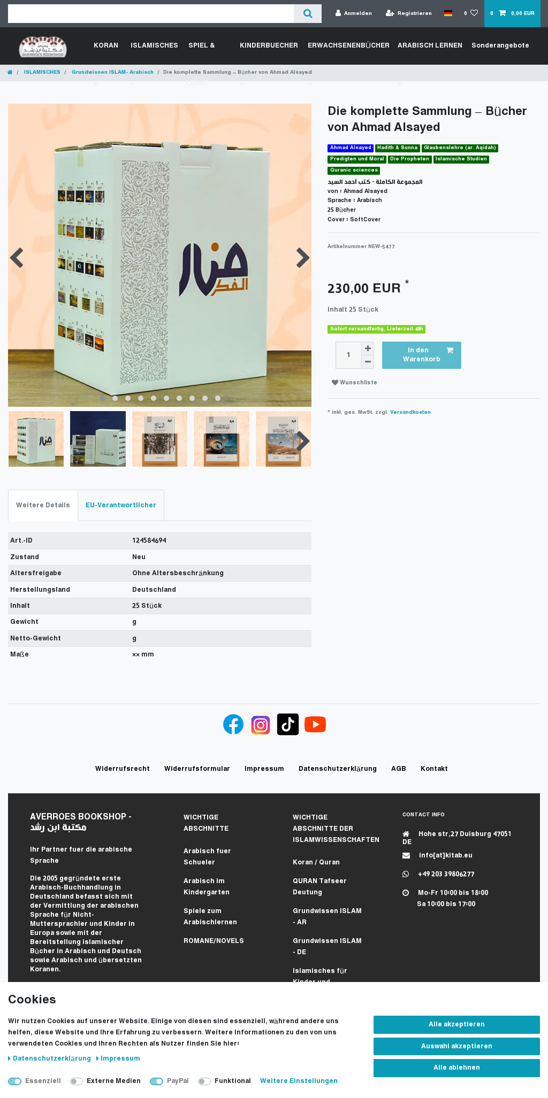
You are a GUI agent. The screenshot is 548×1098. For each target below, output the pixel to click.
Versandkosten (410, 412)
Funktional (233, 1081)
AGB (398, 769)
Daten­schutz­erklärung (53, 1059)
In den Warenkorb (421, 355)
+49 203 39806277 (445, 874)
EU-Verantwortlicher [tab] (121, 505)
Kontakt (434, 769)
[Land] (448, 13)
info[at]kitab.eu (445, 856)
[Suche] (307, 13)
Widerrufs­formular (197, 769)
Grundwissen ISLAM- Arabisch (112, 72)
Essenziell (43, 1081)
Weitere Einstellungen (299, 1081)
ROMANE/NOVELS (214, 941)
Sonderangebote (500, 46)
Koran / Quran (316, 863)
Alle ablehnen (456, 1068)
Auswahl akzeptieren (456, 1046)
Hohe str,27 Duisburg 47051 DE (457, 838)
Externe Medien (114, 1081)
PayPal (178, 1081)
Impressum (120, 1059)
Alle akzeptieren (457, 1024)
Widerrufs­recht (122, 769)
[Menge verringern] (367, 362)
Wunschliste (357, 383)
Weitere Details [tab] (43, 505)
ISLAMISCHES (41, 72)
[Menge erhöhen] (367, 348)
